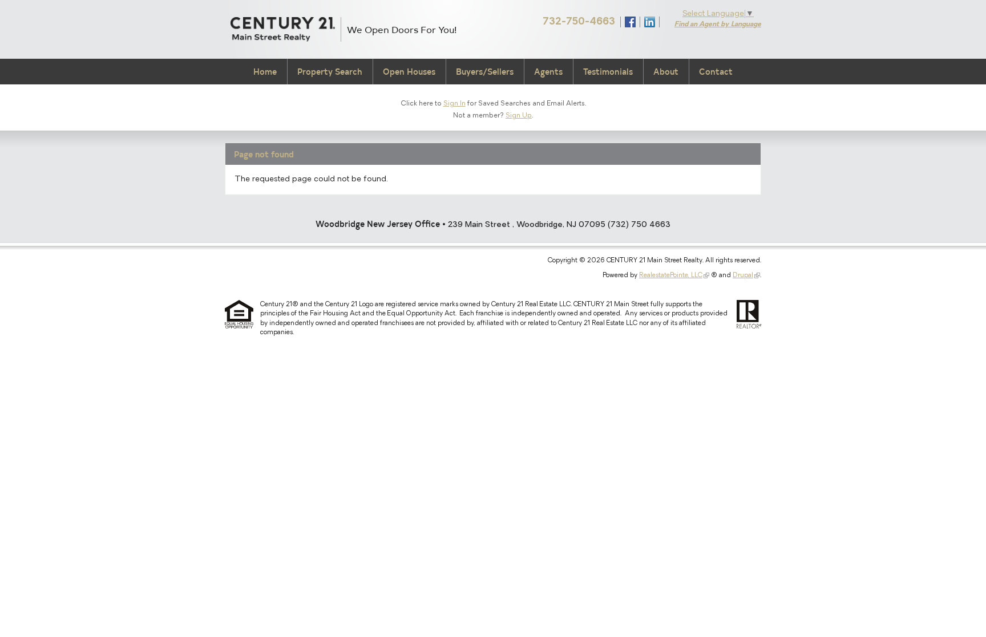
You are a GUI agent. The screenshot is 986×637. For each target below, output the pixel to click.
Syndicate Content (669, 21)
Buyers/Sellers (485, 71)
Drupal (743, 275)
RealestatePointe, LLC (670, 275)
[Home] (283, 29)
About (665, 71)
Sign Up (519, 115)
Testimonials (608, 71)
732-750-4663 (579, 22)
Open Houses (409, 71)
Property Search (329, 71)
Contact (716, 71)
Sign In (454, 103)
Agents (548, 71)
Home (265, 71)
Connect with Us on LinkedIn (649, 22)
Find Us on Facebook (630, 22)
